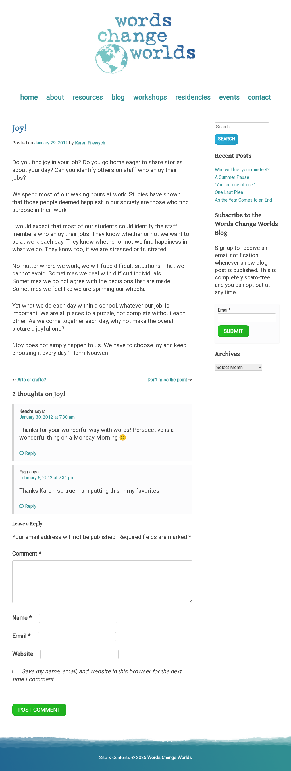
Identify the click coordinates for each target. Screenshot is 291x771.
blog (118, 97)
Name (22, 617)
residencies (193, 97)
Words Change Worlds (169, 757)
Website (22, 653)
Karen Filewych (90, 143)
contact (259, 97)
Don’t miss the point (167, 379)
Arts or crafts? (32, 379)
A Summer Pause (232, 177)
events (229, 97)
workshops (150, 97)
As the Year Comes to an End (243, 200)
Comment (26, 553)
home (29, 97)
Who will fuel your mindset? (242, 169)
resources (87, 97)
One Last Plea (229, 192)
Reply (30, 453)
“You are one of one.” (235, 184)
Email (21, 636)
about (55, 97)
